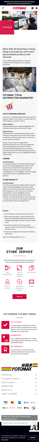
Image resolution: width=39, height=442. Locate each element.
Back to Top (19, 429)
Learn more (4, 439)
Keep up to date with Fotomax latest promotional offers (17, 417)
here (24, 237)
